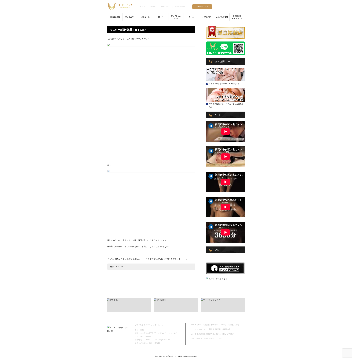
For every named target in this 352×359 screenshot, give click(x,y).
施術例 (217, 329)
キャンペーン (196, 338)
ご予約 (219, 338)
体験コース (145, 17)
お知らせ (218, 334)
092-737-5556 (234, 6)
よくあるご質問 (222, 17)
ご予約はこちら (202, 7)
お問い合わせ (180, 7)
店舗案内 (152, 7)
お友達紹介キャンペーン (237, 17)
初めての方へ (130, 17)
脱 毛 (160, 17)
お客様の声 (207, 17)
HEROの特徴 (115, 17)
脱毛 (237, 325)
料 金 (191, 17)
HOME (142, 7)
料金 (211, 329)
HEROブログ (165, 7)
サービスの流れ (227, 325)
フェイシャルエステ (176, 17)
